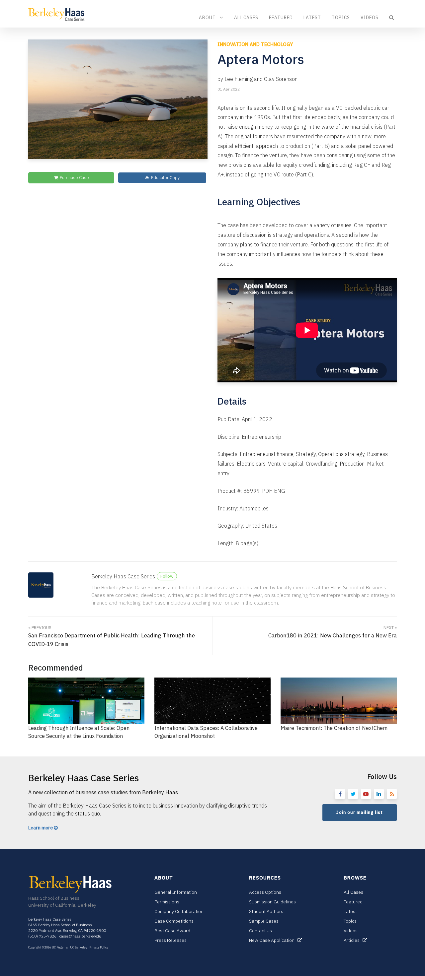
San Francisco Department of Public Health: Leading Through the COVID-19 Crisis (111, 636)
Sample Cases (264, 921)
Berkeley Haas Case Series (123, 576)
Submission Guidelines (272, 902)
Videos (370, 17)
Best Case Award (172, 931)
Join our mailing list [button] (359, 812)
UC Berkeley (78, 947)
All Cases (246, 17)
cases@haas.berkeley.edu (80, 936)
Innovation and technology (255, 44)
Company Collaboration (179, 911)
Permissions (166, 902)
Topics (341, 17)
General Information (175, 892)
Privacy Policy (98, 947)
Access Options (265, 892)
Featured (281, 17)
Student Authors (266, 911)
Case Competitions (174, 921)
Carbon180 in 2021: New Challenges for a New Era (332, 632)
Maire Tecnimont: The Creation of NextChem (334, 728)
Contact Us (260, 931)
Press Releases (170, 940)
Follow (166, 576)
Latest (312, 17)
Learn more (41, 828)
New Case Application (273, 940)
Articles (353, 940)
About (209, 17)
